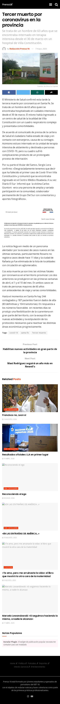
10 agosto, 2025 (10, 538)
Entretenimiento (38, 666)
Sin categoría (10, 409)
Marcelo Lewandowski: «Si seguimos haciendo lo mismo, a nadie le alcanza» (30, 617)
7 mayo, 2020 (41, 48)
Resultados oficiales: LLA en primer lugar (25, 454)
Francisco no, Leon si (14, 415)
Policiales (32, 663)
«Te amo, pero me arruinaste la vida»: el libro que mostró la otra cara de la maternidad (27, 574)
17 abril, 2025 (8, 623)
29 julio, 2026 (9, 498)
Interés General (21, 666)
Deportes (43, 663)
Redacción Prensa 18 (19, 48)
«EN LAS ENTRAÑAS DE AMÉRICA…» (20, 533)
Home (12, 663)
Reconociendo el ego (14, 494)
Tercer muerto (39, 333)
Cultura (8, 567)
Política (21, 663)
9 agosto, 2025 (9, 580)
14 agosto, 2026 (10, 419)
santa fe (25, 333)
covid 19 (14, 333)
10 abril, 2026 (8, 459)
